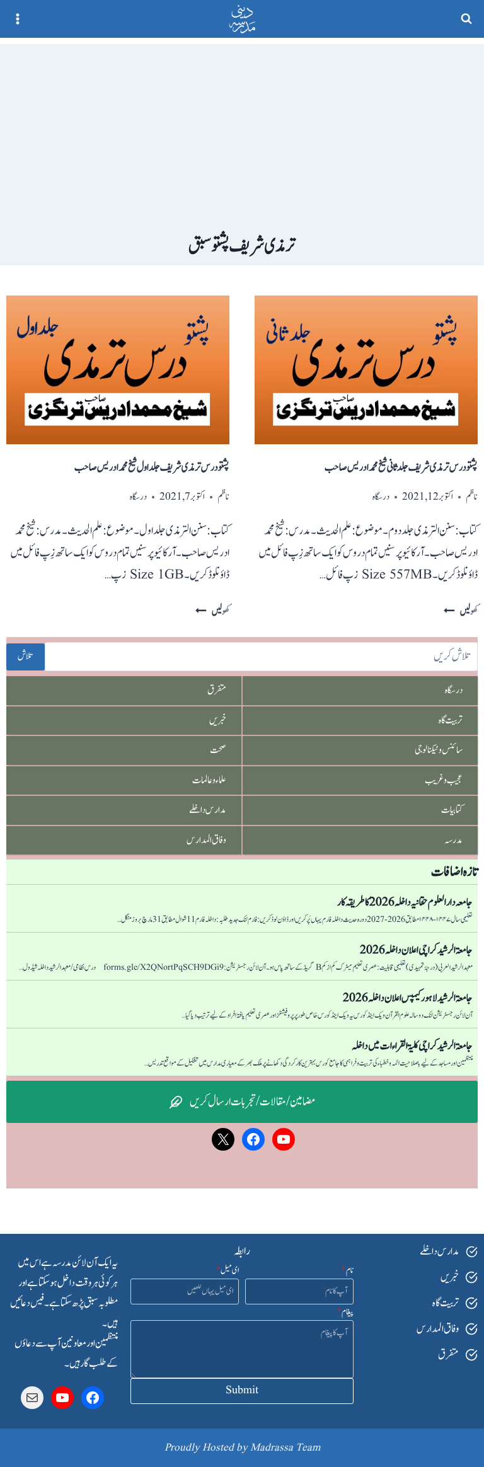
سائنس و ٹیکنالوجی (439, 750)
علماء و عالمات (209, 780)
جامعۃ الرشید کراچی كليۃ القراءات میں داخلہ (412, 1046)
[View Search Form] (466, 19)
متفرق (216, 690)
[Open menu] (18, 18)
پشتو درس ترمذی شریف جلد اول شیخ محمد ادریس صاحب (151, 467)
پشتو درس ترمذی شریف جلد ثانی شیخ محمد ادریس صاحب (401, 467)
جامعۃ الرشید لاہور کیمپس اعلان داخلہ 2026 (408, 998)
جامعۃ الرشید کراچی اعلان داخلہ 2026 (416, 950)
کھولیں (461, 611)
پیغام (345, 1312)
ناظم (472, 497)
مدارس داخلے (207, 810)
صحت (218, 750)
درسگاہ (380, 497)
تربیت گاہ (451, 720)
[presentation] (366, 370)
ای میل (227, 1270)
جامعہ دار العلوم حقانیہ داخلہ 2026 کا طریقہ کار (405, 902)
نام (347, 1270)
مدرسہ (453, 840)
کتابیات (452, 810)
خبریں (217, 720)
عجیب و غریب (444, 780)
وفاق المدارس (206, 840)
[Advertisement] (242, 132)
